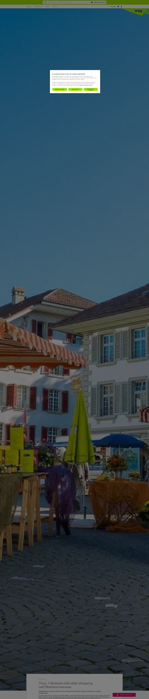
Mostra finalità (59, 89)
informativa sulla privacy (85, 85)
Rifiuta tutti (75, 89)
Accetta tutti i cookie (91, 89)
